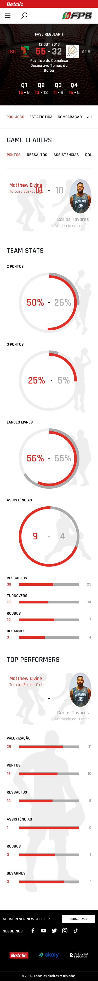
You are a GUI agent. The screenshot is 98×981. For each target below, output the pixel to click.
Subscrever (78, 919)
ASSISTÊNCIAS (66, 155)
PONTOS (14, 155)
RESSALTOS (37, 155)
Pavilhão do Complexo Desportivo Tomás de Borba (49, 65)
